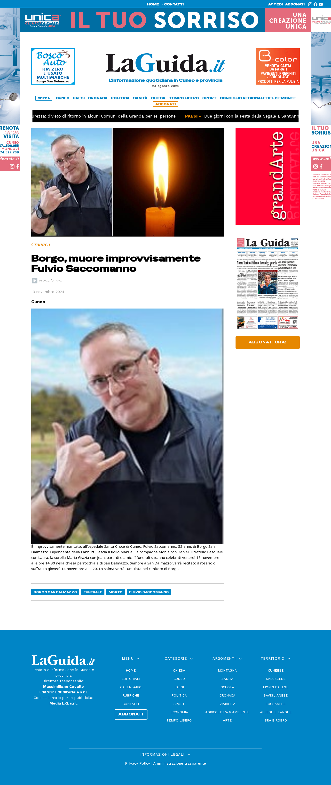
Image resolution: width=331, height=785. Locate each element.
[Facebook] (315, 4)
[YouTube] (321, 4)
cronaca (98, 98)
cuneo (63, 98)
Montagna (227, 670)
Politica (179, 695)
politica (120, 98)
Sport (179, 704)
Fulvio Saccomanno (149, 592)
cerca (44, 98)
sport (209, 98)
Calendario (131, 687)
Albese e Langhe (276, 712)
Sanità (227, 679)
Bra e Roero (276, 720)
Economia (179, 712)
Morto (116, 592)
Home (131, 670)
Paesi (179, 687)
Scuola (227, 687)
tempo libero (184, 98)
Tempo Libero (179, 720)
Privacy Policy (137, 763)
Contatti (131, 704)
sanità (140, 98)
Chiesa (179, 670)
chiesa (158, 98)
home (153, 4)
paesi (79, 98)
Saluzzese (275, 679)
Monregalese (275, 687)
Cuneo (179, 679)
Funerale (93, 592)
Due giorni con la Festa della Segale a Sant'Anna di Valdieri (244, 116)
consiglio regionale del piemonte (258, 98)
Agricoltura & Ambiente (227, 712)
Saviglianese (276, 695)
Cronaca (227, 695)
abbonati (295, 4)
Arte (227, 720)
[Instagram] (310, 4)
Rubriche (131, 695)
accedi (275, 4)
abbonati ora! (268, 342)
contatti (174, 4)
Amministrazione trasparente (179, 763)
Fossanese (276, 704)
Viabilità (227, 704)
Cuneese (276, 670)
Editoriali (130, 679)
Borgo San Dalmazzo (55, 592)
